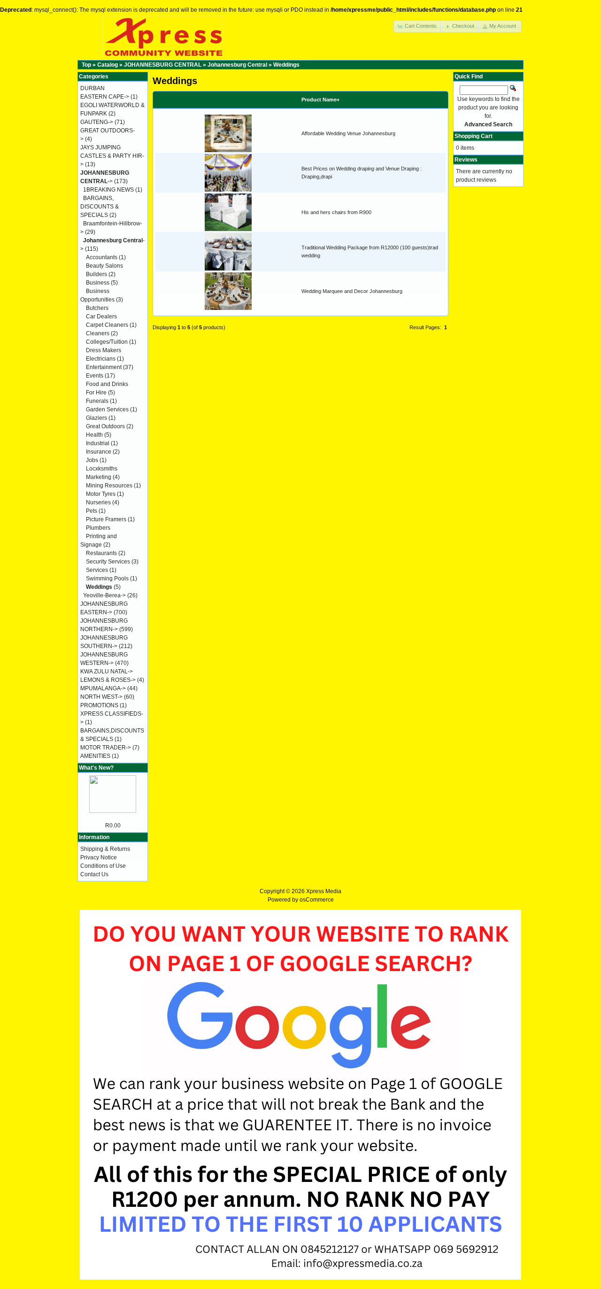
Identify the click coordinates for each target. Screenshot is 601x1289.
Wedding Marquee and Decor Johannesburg (351, 291)
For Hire (96, 392)
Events (94, 375)
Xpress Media (323, 891)
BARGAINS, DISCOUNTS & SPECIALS (99, 206)
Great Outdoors (105, 426)
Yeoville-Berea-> (104, 595)
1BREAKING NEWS (108, 189)
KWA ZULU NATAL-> (106, 671)
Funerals (97, 401)
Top (86, 65)
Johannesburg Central (237, 65)
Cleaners (97, 333)
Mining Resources (109, 485)
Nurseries (98, 502)
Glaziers (96, 418)
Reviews (466, 159)
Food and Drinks (107, 384)
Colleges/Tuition (107, 342)
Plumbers (98, 528)
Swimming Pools (107, 578)
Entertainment (104, 367)
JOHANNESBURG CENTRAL (162, 65)
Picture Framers (106, 519)
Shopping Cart (474, 136)
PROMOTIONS (99, 705)
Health (94, 435)
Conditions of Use (103, 866)
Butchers (97, 308)
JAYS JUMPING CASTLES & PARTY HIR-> (112, 156)
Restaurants (101, 553)
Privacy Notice (98, 857)
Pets (91, 511)
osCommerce (317, 899)
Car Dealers (101, 316)
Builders (96, 274)
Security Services (108, 561)
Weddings (286, 65)
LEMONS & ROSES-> (108, 680)
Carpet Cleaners (107, 325)
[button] (417, 26)
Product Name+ (320, 99)
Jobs (92, 460)
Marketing (98, 477)
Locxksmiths (101, 468)
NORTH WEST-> (101, 697)
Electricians (101, 358)
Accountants (101, 257)
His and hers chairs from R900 (336, 212)
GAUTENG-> (96, 122)
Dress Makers (103, 350)
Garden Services (107, 409)
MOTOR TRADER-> (105, 747)
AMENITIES (95, 756)
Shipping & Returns (105, 849)
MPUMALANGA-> (103, 688)
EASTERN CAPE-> (104, 96)
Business (97, 282)
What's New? (96, 767)
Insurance (98, 451)
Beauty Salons (104, 265)
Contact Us (94, 874)
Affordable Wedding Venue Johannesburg (348, 133)
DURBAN (92, 88)
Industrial (97, 443)
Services (97, 570)
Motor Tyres (101, 494)
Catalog (107, 65)
